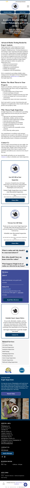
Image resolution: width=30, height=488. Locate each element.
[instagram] (5, 457)
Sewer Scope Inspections (9, 358)
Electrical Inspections (8, 347)
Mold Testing (5, 351)
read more (20, 292)
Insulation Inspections (8, 349)
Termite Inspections (7, 360)
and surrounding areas (7, 443)
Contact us (4, 157)
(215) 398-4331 (4, 450)
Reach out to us (15, 76)
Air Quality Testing (7, 345)
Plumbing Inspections (8, 353)
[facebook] (2, 457)
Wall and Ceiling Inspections (9, 362)
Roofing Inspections (7, 356)
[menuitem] (3, 476)
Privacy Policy (19, 482)
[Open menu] (28, 6)
